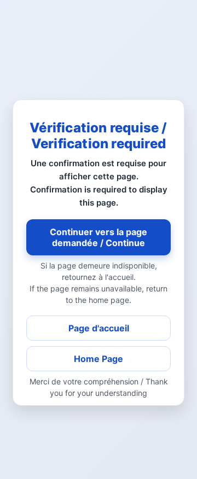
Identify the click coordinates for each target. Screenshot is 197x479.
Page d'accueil (98, 328)
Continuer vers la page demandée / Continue (98, 237)
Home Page (98, 358)
